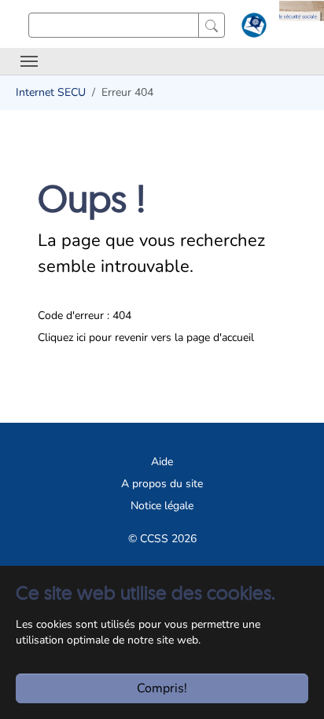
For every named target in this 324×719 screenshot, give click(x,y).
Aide (162, 461)
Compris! (162, 688)
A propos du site (162, 483)
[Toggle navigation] (29, 61)
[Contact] (252, 28)
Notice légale (162, 505)
